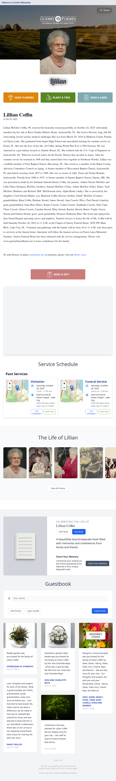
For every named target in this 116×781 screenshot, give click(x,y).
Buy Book (79, 531)
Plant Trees (49, 411)
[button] (17, 388)
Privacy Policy (50, 768)
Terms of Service (65, 768)
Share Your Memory (97, 563)
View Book (63, 531)
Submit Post (100, 611)
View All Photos (58, 488)
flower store (80, 254)
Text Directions (37, 412)
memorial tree (37, 254)
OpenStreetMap (61, 773)
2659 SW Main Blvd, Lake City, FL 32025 (45, 404)
